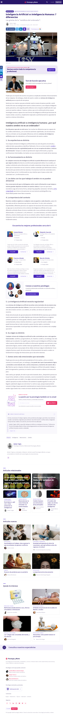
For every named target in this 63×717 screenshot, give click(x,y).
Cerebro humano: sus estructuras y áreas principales (38, 503)
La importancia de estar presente (43, 572)
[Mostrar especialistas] (4, 647)
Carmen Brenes (18, 232)
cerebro (53, 146)
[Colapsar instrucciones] (54, 414)
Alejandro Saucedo (45, 232)
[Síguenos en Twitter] (10, 703)
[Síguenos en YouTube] (19, 703)
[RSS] (25, 703)
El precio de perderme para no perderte (16, 572)
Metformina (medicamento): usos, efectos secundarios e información (17, 609)
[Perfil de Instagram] (8, 457)
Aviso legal (41, 712)
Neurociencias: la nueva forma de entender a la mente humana (24, 504)
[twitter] (17, 29)
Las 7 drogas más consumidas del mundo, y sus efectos (17, 636)
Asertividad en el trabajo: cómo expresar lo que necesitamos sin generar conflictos (17, 544)
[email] (24, 29)
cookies (52, 712)
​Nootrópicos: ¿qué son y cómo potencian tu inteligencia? (9, 505)
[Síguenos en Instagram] (16, 703)
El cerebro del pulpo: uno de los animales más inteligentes (53, 504)
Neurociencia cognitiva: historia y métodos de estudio (44, 480)
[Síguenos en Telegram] (22, 703)
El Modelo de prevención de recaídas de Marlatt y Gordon (45, 609)
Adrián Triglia (13, 23)
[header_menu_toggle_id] (1, 2)
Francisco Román (19, 258)
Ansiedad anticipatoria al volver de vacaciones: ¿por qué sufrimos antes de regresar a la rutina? (45, 545)
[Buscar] (47, 2)
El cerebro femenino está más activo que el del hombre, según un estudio (16, 480)
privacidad (46, 712)
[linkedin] (21, 29)
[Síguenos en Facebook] (7, 703)
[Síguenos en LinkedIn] (13, 703)
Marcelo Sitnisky (45, 258)
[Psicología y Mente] (31, 2)
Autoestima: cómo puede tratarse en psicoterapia (44, 636)
